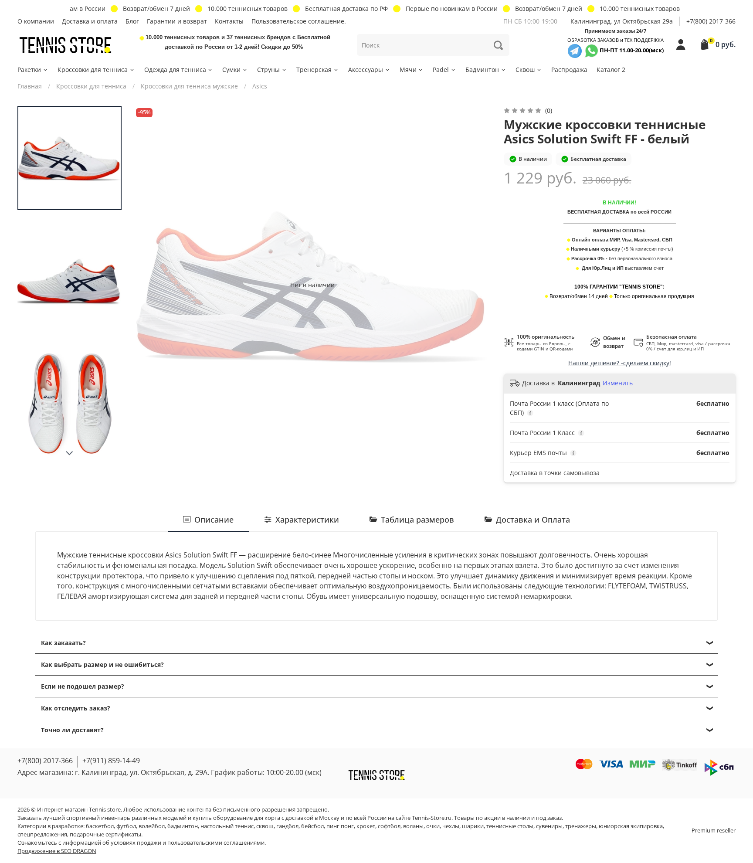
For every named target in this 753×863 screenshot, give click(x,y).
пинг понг (340, 826)
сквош (265, 826)
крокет (365, 826)
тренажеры (580, 826)
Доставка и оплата (90, 21)
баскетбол (100, 826)
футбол (126, 826)
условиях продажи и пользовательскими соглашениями (188, 842)
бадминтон (182, 826)
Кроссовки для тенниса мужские (189, 86)
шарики (473, 826)
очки (433, 826)
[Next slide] (70, 453)
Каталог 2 (611, 69)
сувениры (549, 826)
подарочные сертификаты (105, 834)
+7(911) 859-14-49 (111, 760)
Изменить (618, 383)
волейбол (152, 826)
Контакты (229, 21)
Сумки (231, 69)
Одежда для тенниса (175, 69)
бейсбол (312, 826)
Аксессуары (365, 69)
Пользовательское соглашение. (298, 21)
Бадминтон (482, 69)
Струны (268, 69)
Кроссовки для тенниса (93, 69)
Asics (259, 86)
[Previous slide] (149, 284)
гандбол (287, 826)
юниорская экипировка (631, 826)
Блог (132, 21)
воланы (413, 826)
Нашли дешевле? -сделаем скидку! (619, 363)
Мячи (408, 69)
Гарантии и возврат (177, 21)
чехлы (450, 826)
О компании (35, 21)
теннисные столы (509, 826)
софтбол (389, 826)
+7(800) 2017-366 (711, 21)
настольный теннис (227, 826)
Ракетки (29, 69)
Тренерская (314, 69)
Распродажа (569, 69)
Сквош (525, 69)
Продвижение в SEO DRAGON (56, 851)
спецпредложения (42, 834)
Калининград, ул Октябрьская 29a (621, 21)
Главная (29, 86)
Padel (441, 69)
